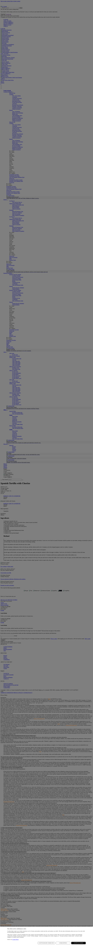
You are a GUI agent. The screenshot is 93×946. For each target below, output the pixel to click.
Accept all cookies (78, 943)
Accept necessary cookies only (46, 943)
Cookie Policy (15, 939)
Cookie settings (63, 943)
